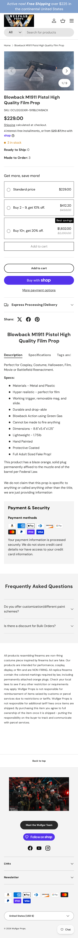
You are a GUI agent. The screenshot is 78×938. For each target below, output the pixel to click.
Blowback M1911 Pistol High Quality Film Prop (39, 45)
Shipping (9, 125)
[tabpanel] (39, 418)
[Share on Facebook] (28, 319)
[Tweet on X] (19, 319)
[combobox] (39, 32)
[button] (62, 20)
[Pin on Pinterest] (37, 319)
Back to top (39, 760)
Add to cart (39, 246)
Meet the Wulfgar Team (39, 825)
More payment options (39, 290)
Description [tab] (13, 355)
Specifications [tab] (39, 355)
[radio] (39, 189)
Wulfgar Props (18, 928)
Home (7, 45)
